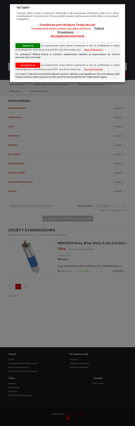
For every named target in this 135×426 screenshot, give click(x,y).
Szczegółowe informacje (67, 36)
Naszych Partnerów (93, 49)
